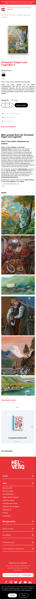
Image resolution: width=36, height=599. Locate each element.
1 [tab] (11, 57)
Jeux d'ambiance (8, 494)
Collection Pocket (8, 500)
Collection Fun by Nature (11, 506)
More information (26, 590)
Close (23, 595)
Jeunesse (13, 15)
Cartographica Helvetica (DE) (17, 438)
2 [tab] (18, 407)
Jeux (5, 483)
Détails (3, 192)
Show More (3, 186)
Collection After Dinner (10, 503)
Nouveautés (7, 516)
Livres (6, 15)
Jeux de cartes (7, 488)
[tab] (18, 127)
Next (31, 426)
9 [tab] (24, 57)
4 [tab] (16, 57)
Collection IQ (7, 510)
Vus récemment (6, 451)
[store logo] (3, 8)
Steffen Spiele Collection (11, 497)
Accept (12, 595)
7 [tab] (21, 57)
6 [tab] (19, 57)
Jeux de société (8, 491)
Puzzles (5, 513)
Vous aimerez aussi (8, 400)
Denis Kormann (22, 169)
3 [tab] (14, 57)
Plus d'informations (8, 127)
